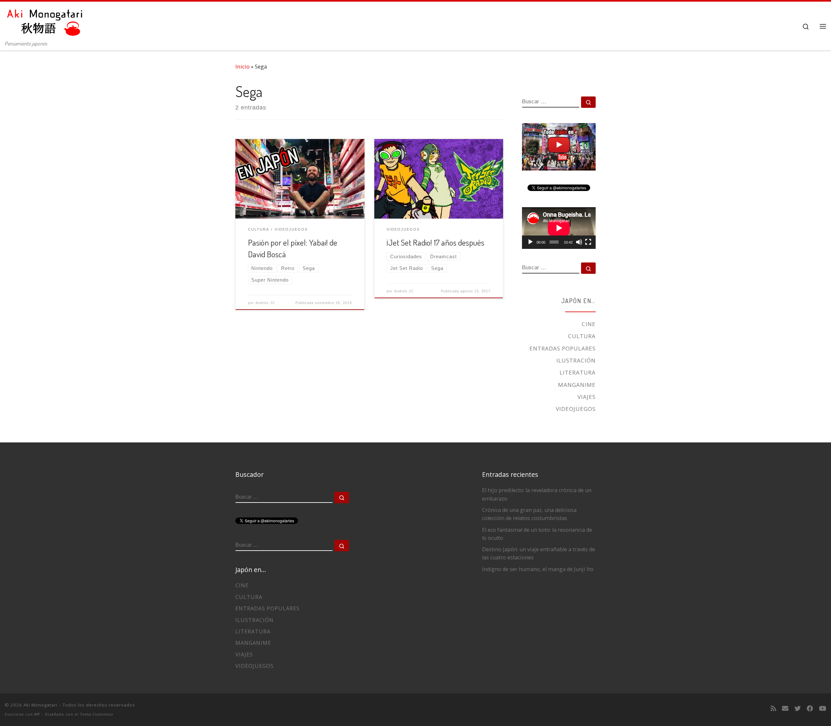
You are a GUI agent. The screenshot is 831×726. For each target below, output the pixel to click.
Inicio (242, 66)
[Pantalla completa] (588, 242)
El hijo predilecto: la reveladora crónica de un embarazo (536, 494)
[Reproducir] (530, 242)
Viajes (586, 397)
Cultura (582, 336)
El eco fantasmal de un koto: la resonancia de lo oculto (537, 533)
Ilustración (576, 360)
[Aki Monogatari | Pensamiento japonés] (45, 19)
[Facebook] (810, 708)
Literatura (578, 372)
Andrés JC (265, 303)
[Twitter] (797, 708)
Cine (589, 324)
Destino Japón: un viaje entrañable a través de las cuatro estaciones (538, 553)
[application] (559, 228)
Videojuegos (576, 409)
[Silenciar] (579, 242)
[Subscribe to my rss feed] (773, 708)
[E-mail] (785, 708)
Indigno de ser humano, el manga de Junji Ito (537, 569)
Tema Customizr (97, 714)
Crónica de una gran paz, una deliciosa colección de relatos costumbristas (529, 514)
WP (37, 714)
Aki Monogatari (40, 705)
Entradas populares (562, 348)
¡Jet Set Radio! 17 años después (435, 242)
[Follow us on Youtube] (822, 708)
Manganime (577, 384)
